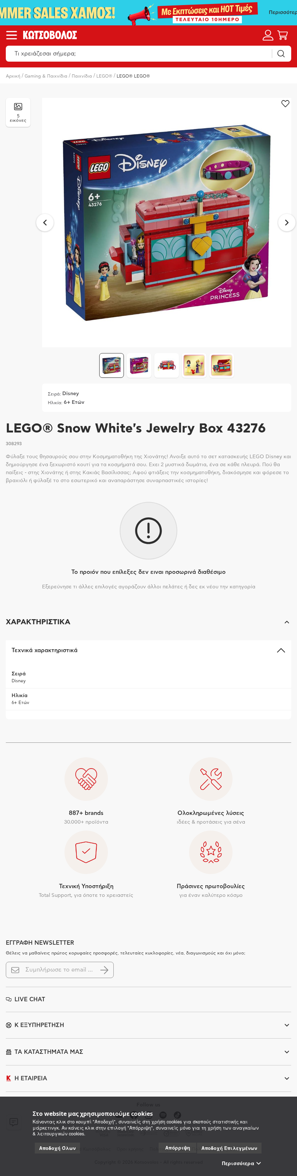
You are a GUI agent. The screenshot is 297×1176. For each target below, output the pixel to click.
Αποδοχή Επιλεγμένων (229, 1148)
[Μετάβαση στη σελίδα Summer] (148, 12)
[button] (148, 622)
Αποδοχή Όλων (57, 1148)
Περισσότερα (238, 1163)
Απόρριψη (177, 1147)
